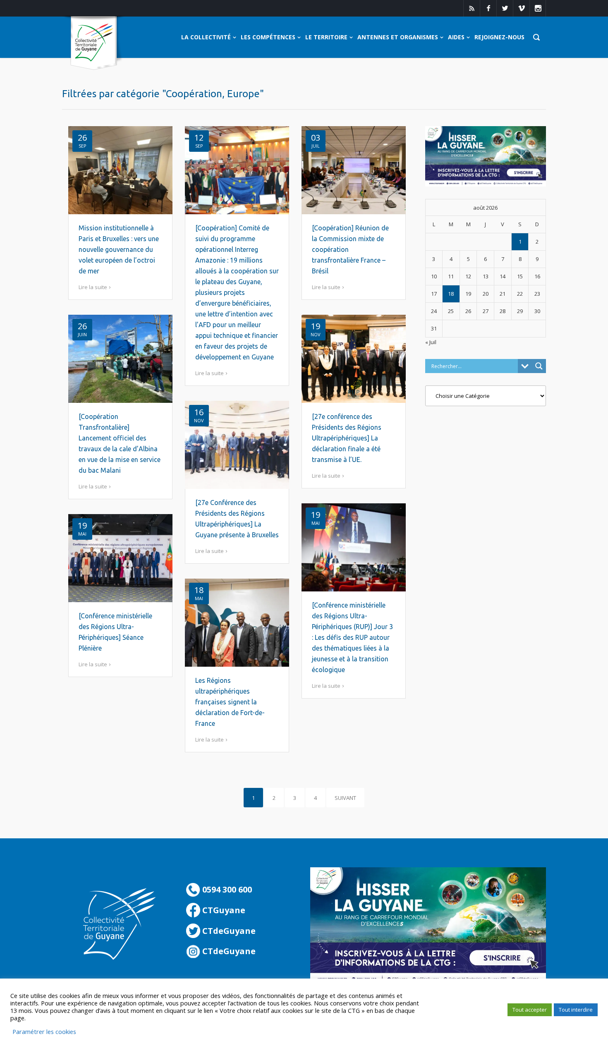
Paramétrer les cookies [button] (44, 1031)
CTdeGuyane (228, 930)
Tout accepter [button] (529, 1009)
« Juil (430, 342)
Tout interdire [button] (576, 1009)
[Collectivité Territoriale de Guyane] (93, 43)
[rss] (471, 8)
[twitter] (504, 8)
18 (451, 293)
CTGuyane (222, 910)
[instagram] (537, 8)
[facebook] (488, 8)
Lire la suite (93, 287)
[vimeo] (521, 8)
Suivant (345, 798)
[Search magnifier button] (539, 366)
